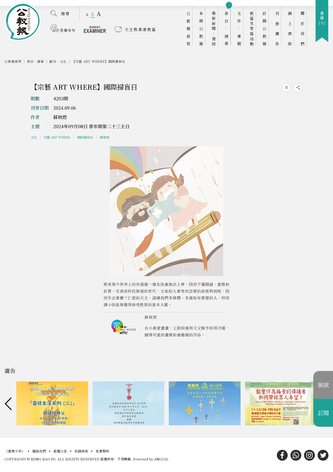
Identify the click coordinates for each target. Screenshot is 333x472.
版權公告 (60, 451)
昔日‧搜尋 (226, 28)
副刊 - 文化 (58, 61)
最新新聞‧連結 (214, 28)
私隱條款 (82, 451)
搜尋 (65, 13)
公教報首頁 (188, 28)
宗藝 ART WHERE (57, 137)
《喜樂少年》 (15, 451)
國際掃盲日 (85, 137)
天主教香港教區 (140, 29)
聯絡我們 (39, 451)
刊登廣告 (277, 28)
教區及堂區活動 (252, 28)
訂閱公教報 (264, 28)
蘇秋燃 (104, 137)
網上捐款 (290, 28)
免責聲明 (102, 451)
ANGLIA (161, 459)
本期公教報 (201, 28)
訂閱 (323, 413)
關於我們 (302, 28)
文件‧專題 (239, 28)
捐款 (323, 385)
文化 (34, 137)
